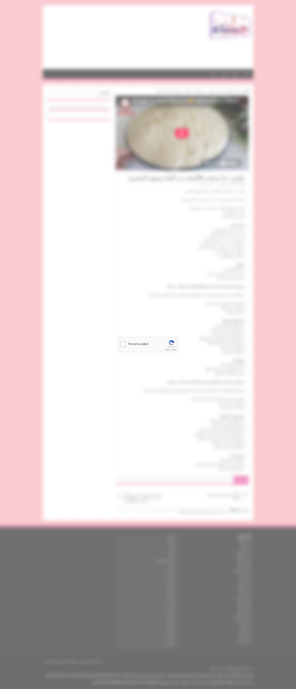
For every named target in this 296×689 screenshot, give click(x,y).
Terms (173, 350)
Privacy (167, 350)
